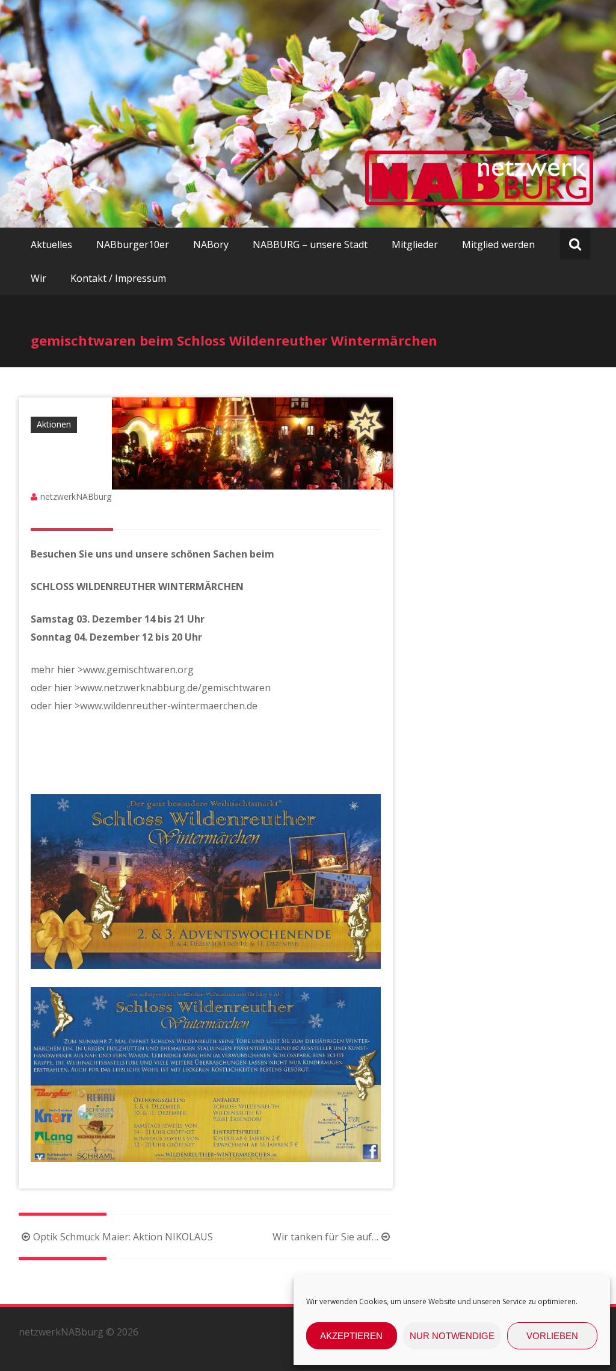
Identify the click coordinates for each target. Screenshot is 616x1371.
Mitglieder (415, 244)
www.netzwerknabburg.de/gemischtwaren (175, 687)
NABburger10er (132, 244)
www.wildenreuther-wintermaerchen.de (168, 705)
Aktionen (54, 424)
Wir (38, 278)
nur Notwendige (452, 1336)
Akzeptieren (351, 1336)
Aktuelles (51, 244)
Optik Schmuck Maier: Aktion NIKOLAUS (123, 1236)
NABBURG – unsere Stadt (310, 244)
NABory (211, 244)
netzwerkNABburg (75, 496)
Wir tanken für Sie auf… (325, 1236)
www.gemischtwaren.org (138, 669)
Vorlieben (552, 1336)
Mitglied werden (498, 244)
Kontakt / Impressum (118, 278)
